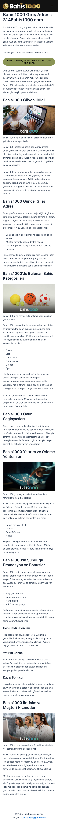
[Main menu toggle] (52, 6)
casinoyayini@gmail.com (33, 817)
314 (29, 61)
